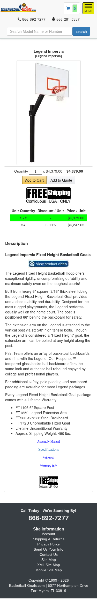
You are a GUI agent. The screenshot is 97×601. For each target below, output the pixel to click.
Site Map (48, 560)
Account (48, 534)
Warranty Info (48, 466)
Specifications (48, 449)
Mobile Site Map (48, 570)
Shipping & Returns (48, 539)
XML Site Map (48, 565)
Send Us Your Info (48, 549)
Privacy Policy (48, 544)
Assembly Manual (48, 441)
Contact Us (49, 554)
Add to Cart (34, 180)
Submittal (48, 458)
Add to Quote (61, 180)
